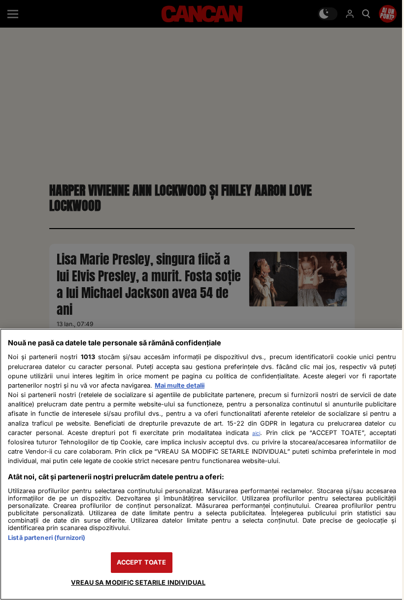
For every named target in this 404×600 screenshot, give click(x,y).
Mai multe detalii (179, 385)
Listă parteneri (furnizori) (46, 537)
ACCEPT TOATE (142, 562)
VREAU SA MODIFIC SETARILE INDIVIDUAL (138, 582)
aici (256, 433)
